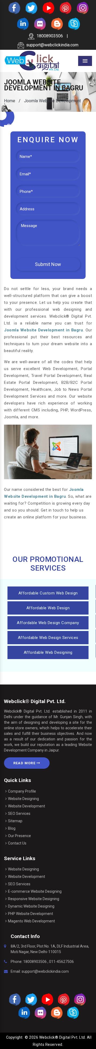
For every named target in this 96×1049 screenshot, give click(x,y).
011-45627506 (61, 961)
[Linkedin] (22, 23)
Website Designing (23, 799)
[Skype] (73, 23)
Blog (11, 828)
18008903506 (50, 35)
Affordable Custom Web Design (48, 593)
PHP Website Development (30, 914)
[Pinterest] (65, 7)
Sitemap (15, 821)
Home (9, 100)
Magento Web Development (31, 921)
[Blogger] (56, 23)
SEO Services (19, 813)
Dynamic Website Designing (31, 906)
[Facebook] (14, 7)
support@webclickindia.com (52, 44)
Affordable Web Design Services (48, 637)
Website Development (26, 806)
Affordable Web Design (48, 608)
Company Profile (22, 791)
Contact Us (17, 843)
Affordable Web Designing (48, 652)
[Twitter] (31, 7)
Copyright (14, 1037)
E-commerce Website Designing (35, 891)
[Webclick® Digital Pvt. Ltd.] (32, 60)
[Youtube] (48, 7)
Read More (25, 763)
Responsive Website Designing (33, 899)
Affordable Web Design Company (48, 622)
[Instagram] (82, 7)
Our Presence (19, 836)
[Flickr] (39, 23)
